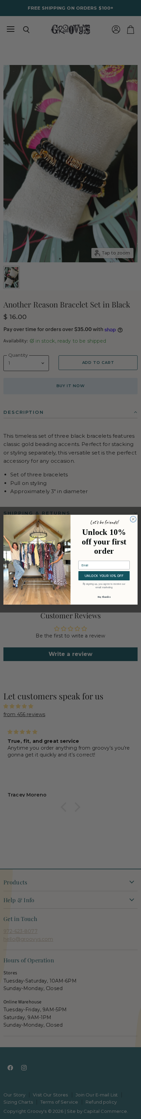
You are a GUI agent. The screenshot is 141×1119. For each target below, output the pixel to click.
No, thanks (104, 597)
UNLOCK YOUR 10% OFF (104, 575)
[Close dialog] (133, 519)
